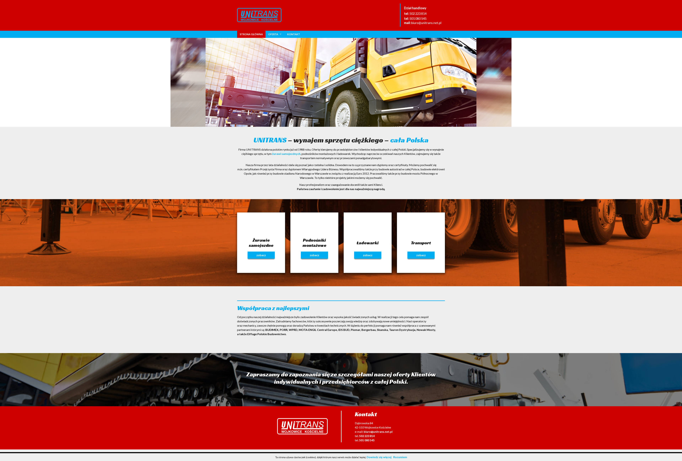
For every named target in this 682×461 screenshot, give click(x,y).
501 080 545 (417, 18)
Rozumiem (400, 457)
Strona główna (251, 34)
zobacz (261, 255)
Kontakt (293, 34)
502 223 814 (417, 13)
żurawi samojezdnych (286, 153)
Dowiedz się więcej (379, 457)
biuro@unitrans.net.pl (426, 23)
